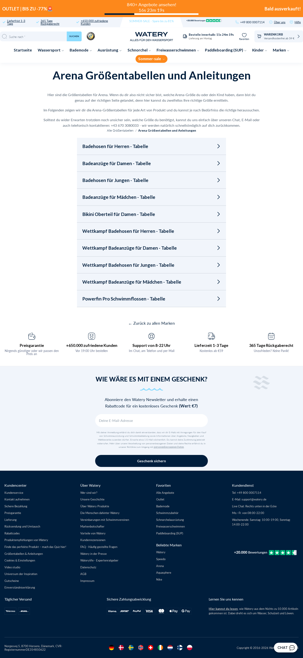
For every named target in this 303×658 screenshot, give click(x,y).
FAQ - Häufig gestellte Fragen (98, 547)
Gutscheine (11, 581)
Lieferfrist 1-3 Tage (16, 22)
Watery (160, 552)
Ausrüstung (108, 50)
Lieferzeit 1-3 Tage (211, 345)
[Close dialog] (75, 264)
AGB (83, 574)
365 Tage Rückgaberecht (50, 22)
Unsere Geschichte (92, 499)
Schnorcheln (42, 357)
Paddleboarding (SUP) (224, 50)
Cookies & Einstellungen (19, 560)
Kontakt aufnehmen (17, 499)
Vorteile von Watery (93, 533)
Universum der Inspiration (20, 574)
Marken (280, 50)
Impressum (87, 581)
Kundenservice (13, 492)
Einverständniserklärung (19, 587)
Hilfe (298, 22)
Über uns (279, 22)
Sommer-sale (150, 58)
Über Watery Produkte (94, 506)
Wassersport (49, 50)
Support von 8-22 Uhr (151, 345)
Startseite (23, 50)
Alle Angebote (165, 492)
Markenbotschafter (92, 526)
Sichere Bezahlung (15, 506)
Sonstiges (42, 368)
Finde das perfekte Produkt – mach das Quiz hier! (35, 547)
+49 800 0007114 (252, 22)
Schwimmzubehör (167, 513)
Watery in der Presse (93, 553)
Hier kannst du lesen (223, 609)
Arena (160, 566)
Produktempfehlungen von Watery (26, 540)
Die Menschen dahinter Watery (100, 513)
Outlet (160, 499)
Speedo (160, 559)
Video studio (12, 567)
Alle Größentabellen (120, 130)
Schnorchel (138, 50)
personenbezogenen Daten (169, 447)
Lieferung (10, 520)
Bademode (79, 50)
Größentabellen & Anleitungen (23, 553)
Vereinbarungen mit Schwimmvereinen (104, 520)
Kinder (258, 50)
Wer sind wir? (88, 492)
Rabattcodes (12, 533)
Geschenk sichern (151, 461)
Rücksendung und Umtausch (22, 526)
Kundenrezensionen (92, 540)
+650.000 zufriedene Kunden (94, 22)
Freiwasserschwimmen (177, 50)
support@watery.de (254, 499)
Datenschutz (88, 567)
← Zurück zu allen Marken (151, 323)
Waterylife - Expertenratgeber (99, 560)
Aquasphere (163, 572)
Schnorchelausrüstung (170, 520)
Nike (159, 579)
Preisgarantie (12, 513)
